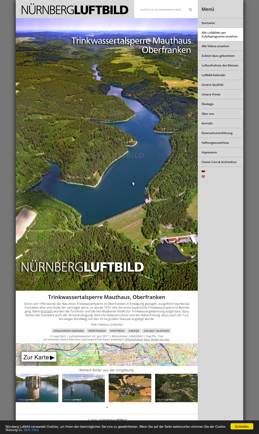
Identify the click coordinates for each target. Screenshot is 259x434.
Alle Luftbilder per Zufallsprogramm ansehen (220, 34)
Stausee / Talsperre (156, 330)
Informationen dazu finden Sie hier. (147, 339)
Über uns (208, 114)
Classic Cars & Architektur (219, 162)
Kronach (47, 311)
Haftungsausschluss (215, 142)
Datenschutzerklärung (217, 133)
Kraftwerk (117, 330)
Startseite (208, 23)
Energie (134, 330)
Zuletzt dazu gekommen (218, 56)
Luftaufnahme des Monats (220, 65)
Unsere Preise (211, 94)
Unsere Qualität (213, 85)
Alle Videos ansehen (215, 46)
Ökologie (208, 104)
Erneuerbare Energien (68, 330)
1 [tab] (107, 407)
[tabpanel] (37, 389)
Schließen (242, 426)
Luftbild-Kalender (213, 75)
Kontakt (207, 123)
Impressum (209, 152)
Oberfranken (97, 330)
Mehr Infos (31, 429)
